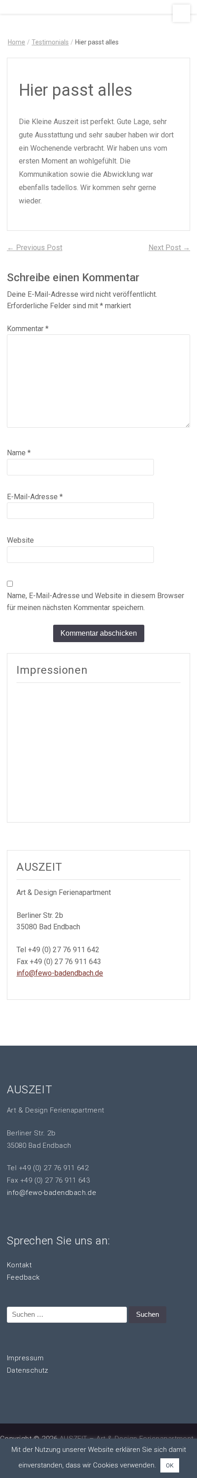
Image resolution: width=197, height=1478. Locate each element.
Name (19, 452)
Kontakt (19, 1265)
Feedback (23, 1277)
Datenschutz (28, 1370)
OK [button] (170, 1465)
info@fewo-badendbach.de (59, 973)
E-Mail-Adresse (35, 496)
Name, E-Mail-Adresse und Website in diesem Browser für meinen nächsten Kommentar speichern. (95, 601)
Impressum (25, 1358)
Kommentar (28, 328)
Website (20, 540)
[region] (98, 751)
